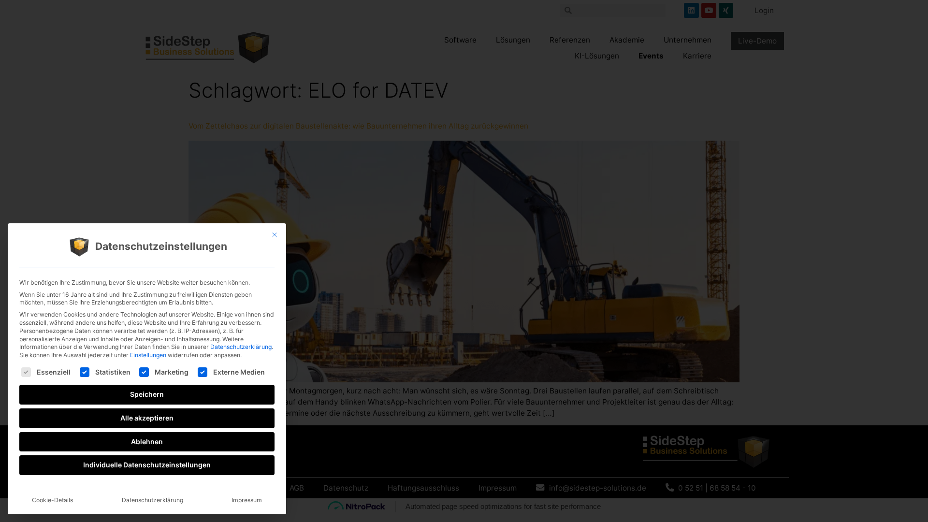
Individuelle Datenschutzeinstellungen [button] (147, 465)
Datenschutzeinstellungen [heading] (161, 247)
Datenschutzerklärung (241, 346)
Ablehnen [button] (147, 441)
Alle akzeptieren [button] (147, 418)
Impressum (247, 500)
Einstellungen (148, 355)
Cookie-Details (52, 500)
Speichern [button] (147, 394)
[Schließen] (274, 235)
